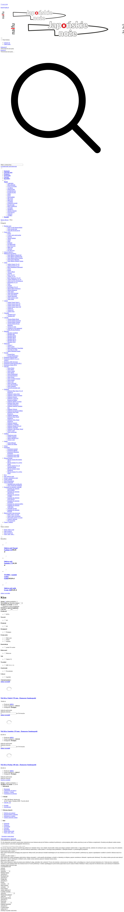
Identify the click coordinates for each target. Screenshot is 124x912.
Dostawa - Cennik (9, 792)
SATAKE (10, 208)
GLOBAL (10, 188)
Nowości (6, 828)
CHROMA (10, 183)
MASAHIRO (11, 197)
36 (17, 604)
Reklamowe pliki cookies (7, 860)
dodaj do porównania (6, 710)
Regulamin (7, 789)
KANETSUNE (11, 192)
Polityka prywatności (9, 813)
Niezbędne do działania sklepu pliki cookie (13, 846)
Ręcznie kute (10, 204)
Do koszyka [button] (21, 713)
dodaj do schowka (5, 711)
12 (13, 604)
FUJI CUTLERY (12, 186)
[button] (4, 611)
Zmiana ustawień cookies (11, 817)
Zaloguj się (7, 42)
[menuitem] (57, 171)
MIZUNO (10, 200)
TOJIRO (9, 215)
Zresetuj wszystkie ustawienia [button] (9, 910)
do (11, 609)
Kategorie (3, 223)
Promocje (6, 825)
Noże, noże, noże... (9, 534)
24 (15, 604)
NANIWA (10, 201)
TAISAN (9, 214)
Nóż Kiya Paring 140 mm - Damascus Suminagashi (18, 765)
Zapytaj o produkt (5, 780)
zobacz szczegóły (5, 681)
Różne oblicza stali (9, 529)
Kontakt (6, 805)
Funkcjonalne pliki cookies (8, 851)
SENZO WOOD (12, 211)
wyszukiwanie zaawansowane (9, 166)
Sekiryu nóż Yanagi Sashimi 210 (11, 549)
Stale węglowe (8, 531)
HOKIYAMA (11, 189)
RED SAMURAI (12, 206)
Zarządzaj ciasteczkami (8, 836)
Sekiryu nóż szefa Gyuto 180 (10, 589)
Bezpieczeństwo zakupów (11, 814)
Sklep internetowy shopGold (8, 838)
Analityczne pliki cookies (7, 856)
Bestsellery (3, 539)
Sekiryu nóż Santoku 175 (8, 562)
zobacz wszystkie (5, 593)
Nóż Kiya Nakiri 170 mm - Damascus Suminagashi (18, 698)
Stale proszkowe (8, 532)
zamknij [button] (3, 868)
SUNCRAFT (11, 212)
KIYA (9, 195)
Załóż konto (7, 44)
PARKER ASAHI (12, 203)
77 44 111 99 (4, 4)
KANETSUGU (11, 191)
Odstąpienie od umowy (10, 790)
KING (9, 194)
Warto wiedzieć (5, 527)
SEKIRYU (10, 209)
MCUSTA (10, 198)
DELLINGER (11, 185)
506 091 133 (7, 802)
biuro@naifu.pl (5, 7)
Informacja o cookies (9, 816)
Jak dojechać (7, 807)
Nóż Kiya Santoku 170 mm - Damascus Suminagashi (19, 731)
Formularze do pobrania (10, 793)
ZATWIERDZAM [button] (6, 866)
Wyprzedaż (7, 826)
